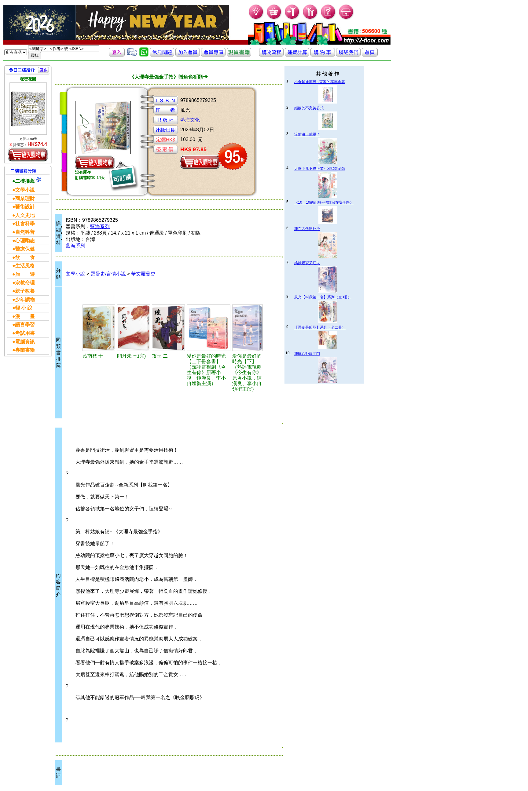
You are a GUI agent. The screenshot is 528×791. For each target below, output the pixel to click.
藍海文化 (190, 119)
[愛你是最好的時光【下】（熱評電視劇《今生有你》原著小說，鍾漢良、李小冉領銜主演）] (247, 327)
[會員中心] (310, 18)
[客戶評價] (132, 54)
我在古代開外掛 (307, 229)
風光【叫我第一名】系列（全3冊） (322, 297)
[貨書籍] (239, 54)
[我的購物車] (274, 18)
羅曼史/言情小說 (108, 273)
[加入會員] (292, 18)
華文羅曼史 (143, 273)
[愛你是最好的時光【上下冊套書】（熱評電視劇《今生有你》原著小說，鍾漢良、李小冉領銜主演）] (208, 327)
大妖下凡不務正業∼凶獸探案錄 (319, 168)
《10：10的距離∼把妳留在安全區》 (324, 202)
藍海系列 (100, 226)
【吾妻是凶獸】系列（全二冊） (320, 327)
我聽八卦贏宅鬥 (307, 354)
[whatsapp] (143, 54)
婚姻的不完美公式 (309, 108)
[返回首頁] (370, 54)
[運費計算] (297, 54)
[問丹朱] (133, 327)
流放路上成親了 (307, 134)
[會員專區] (213, 54)
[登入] (117, 54)
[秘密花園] (28, 108)
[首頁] (346, 18)
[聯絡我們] (348, 54)
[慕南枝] (98, 327)
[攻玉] (168, 327)
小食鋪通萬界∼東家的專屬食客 (319, 82)
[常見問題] (328, 18)
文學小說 (75, 273)
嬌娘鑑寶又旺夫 (307, 263)
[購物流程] (271, 54)
